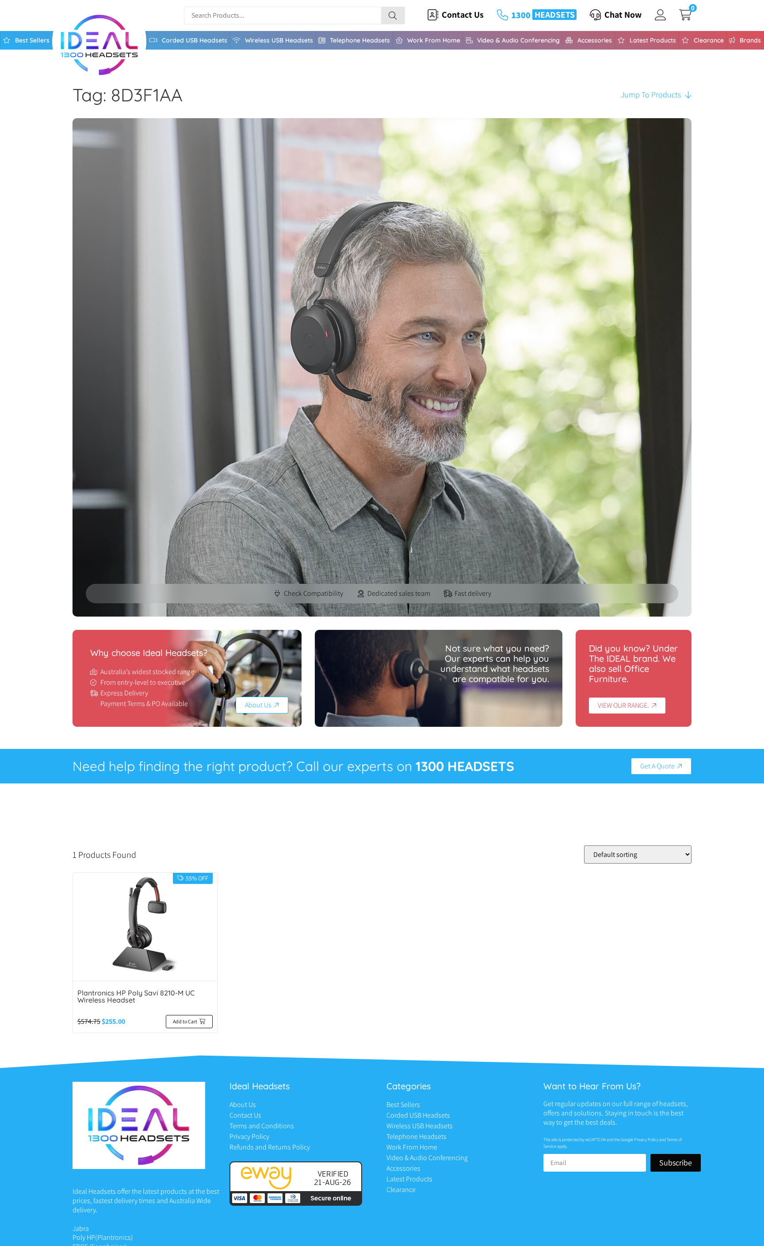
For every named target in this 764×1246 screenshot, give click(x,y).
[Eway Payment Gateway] (295, 1203)
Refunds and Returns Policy (269, 1147)
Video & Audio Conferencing (518, 40)
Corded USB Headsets (194, 40)
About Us (242, 1104)
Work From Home (433, 40)
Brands (750, 40)
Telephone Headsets (360, 40)
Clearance (709, 40)
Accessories (594, 40)
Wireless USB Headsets (279, 40)
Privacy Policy (249, 1136)
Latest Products (653, 40)
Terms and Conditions (261, 1125)
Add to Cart (185, 1021)
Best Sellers (32, 40)
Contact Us (245, 1115)
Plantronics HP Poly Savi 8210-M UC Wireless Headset (136, 996)
